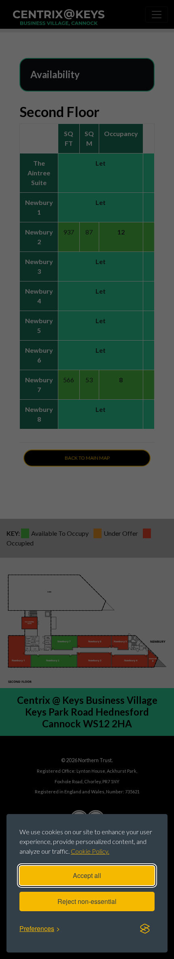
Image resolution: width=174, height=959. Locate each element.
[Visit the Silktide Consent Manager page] (145, 928)
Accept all (87, 875)
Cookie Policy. (90, 851)
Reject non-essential (87, 901)
